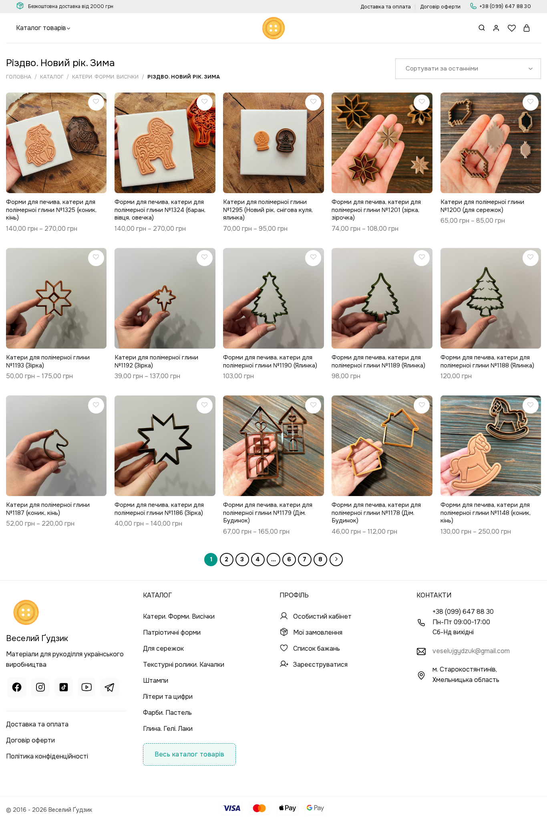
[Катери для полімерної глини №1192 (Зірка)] (165, 298)
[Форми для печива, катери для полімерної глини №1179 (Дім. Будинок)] (273, 445)
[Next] (336, 560)
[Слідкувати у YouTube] (86, 688)
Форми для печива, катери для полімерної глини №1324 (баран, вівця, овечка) (160, 210)
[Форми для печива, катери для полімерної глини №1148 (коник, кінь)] (490, 445)
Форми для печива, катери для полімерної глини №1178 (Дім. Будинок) (376, 512)
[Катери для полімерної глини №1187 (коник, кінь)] (56, 445)
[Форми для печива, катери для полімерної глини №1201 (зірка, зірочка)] (382, 143)
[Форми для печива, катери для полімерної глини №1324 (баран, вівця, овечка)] (165, 143)
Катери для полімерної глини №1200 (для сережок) (482, 206)
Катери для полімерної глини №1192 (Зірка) (156, 361)
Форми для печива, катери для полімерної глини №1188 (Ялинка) (487, 361)
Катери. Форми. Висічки (105, 77)
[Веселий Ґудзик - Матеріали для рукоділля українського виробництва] (273, 28)
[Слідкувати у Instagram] (40, 688)
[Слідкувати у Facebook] (17, 688)
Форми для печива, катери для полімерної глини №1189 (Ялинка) (378, 361)
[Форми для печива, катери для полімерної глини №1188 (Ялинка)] (490, 298)
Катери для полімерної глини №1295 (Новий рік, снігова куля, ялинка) (268, 210)
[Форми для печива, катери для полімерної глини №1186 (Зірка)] (165, 445)
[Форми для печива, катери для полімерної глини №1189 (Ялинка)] (382, 298)
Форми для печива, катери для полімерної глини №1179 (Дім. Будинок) (267, 512)
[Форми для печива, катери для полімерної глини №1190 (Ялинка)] (273, 298)
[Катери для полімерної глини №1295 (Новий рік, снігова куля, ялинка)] (273, 143)
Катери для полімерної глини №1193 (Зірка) (48, 361)
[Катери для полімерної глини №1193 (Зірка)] (56, 298)
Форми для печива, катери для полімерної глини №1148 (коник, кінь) (485, 512)
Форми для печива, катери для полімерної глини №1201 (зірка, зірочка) (376, 210)
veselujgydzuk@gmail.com (471, 651)
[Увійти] (497, 28)
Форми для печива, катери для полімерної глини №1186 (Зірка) (159, 509)
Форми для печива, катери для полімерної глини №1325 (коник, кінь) (51, 210)
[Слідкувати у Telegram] (110, 688)
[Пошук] (481, 28)
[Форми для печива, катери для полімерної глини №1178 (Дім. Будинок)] (382, 445)
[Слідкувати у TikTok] (63, 688)
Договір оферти (440, 7)
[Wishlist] (512, 28)
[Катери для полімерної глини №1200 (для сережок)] (490, 143)
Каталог (52, 77)
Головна (18, 77)
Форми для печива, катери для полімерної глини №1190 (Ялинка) (270, 361)
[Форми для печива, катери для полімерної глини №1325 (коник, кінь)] (56, 143)
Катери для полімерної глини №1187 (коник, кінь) (48, 509)
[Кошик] (527, 28)
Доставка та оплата (385, 7)
